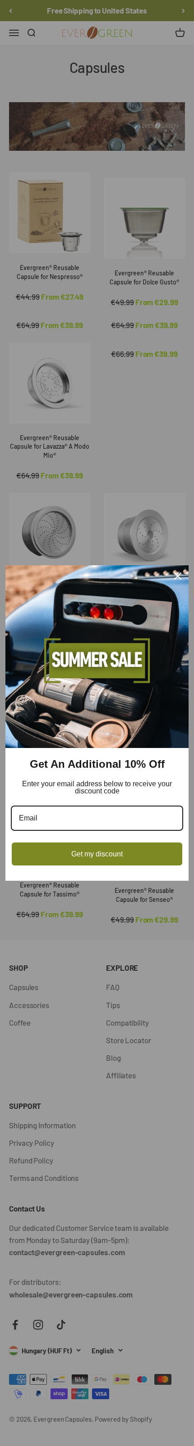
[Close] (178, 576)
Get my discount (97, 854)
